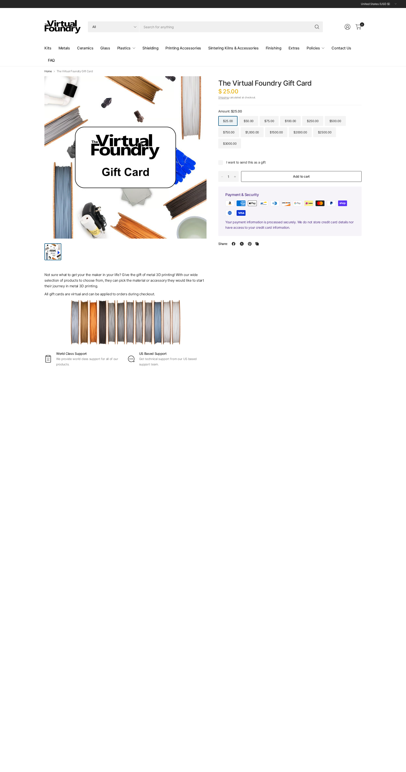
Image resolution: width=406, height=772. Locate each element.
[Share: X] (242, 244)
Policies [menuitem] (313, 48)
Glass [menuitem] (105, 48)
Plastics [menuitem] (124, 48)
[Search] (317, 26)
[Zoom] (197, 85)
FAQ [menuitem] (51, 60)
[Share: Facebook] (233, 244)
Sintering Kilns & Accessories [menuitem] (233, 48)
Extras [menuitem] (294, 48)
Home (48, 71)
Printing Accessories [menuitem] (183, 48)
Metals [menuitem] (64, 48)
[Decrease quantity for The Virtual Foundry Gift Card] (222, 176)
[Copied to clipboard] (257, 244)
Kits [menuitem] (47, 48)
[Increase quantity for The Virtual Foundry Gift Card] (234, 176)
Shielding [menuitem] (150, 48)
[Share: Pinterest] (250, 244)
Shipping (223, 97)
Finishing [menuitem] (273, 48)
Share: (223, 243)
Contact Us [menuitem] (341, 48)
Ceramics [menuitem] (85, 48)
